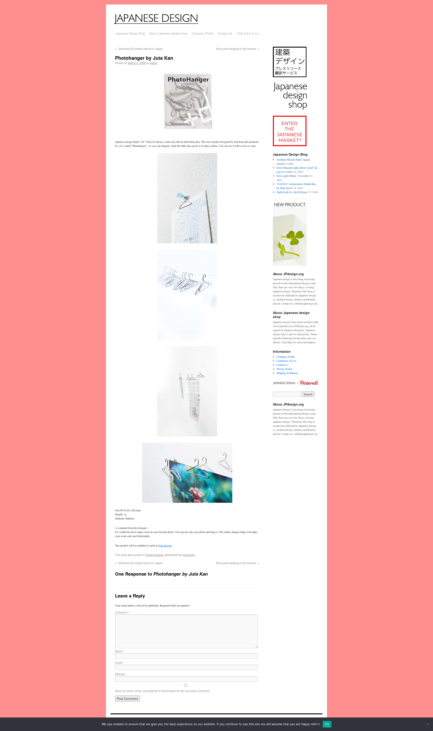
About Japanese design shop (168, 33)
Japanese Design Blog (130, 33)
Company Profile (202, 33)
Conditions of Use (286, 360)
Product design (154, 555)
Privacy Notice (284, 369)
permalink (189, 555)
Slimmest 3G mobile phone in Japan (139, 49)
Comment (122, 612)
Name (119, 651)
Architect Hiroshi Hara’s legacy (293, 159)
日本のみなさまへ (248, 33)
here (290, 342)
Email (119, 662)
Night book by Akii (286, 192)
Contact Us (225, 33)
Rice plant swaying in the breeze (237, 49)
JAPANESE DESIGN (162, 18)
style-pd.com (165, 545)
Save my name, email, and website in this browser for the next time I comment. (162, 691)
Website (120, 674)
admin (154, 63)
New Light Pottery (286, 176)
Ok (327, 724)
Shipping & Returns (287, 373)
